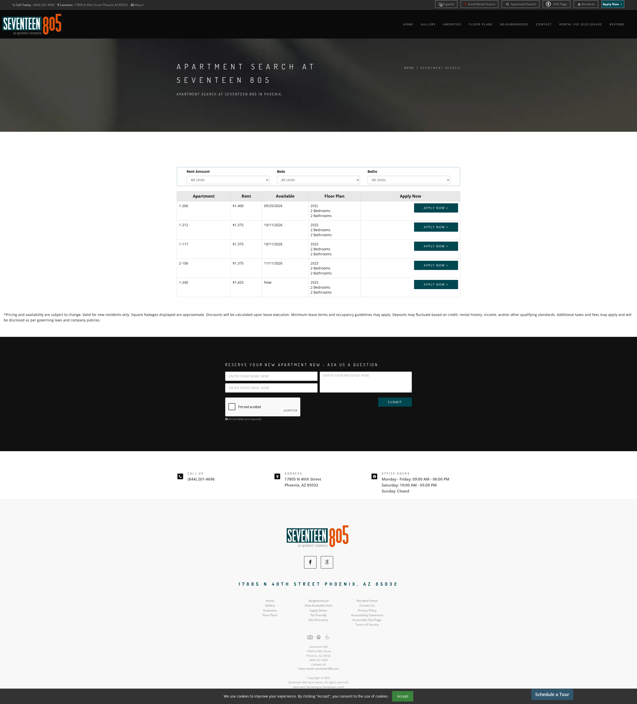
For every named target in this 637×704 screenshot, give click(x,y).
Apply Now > (436, 208)
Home (408, 24)
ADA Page (559, 4)
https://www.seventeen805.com (318, 668)
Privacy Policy (367, 610)
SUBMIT (395, 402)
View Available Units (318, 605)
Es (448, 4)
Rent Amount (198, 171)
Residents (588, 4)
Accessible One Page (367, 620)
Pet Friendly (319, 615)
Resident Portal (367, 601)
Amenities (452, 24)
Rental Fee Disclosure (580, 24)
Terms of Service (367, 624)
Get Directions (318, 620)
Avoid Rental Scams (481, 4)
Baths (372, 171)
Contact (544, 24)
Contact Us (367, 605)
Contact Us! (318, 664)
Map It (139, 5)
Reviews (617, 24)
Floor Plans (481, 24)
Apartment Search (523, 4)
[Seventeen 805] (318, 536)
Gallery (428, 24)
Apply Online (318, 610)
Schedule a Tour (552, 694)
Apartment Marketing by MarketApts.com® (318, 687)
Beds (281, 171)
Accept (402, 696)
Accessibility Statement (367, 615)
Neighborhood (514, 24)
